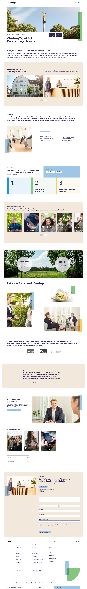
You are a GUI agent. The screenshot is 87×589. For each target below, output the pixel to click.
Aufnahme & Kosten (35, 549)
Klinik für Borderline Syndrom (37, 562)
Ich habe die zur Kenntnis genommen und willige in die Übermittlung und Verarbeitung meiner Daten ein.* (58, 525)
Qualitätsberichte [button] (10, 461)
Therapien (50, 544)
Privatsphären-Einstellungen (51, 577)
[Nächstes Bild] (45, 100)
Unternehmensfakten (19, 562)
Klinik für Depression (35, 553)
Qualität (31, 577)
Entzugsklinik (34, 563)
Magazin (17, 556)
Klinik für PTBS (51, 561)
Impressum (25, 577)
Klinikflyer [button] (9, 457)
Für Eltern (17, 546)
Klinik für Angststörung (36, 556)
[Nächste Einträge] (45, 235)
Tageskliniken (34, 544)
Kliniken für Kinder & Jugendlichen (37, 546)
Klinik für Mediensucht (52, 558)
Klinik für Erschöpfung (52, 555)
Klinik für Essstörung (52, 557)
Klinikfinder (34, 547)
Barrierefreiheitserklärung (40, 577)
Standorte (10, 34)
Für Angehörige (18, 547)
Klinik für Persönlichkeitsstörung (37, 559)
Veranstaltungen (18, 553)
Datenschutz (18, 577)
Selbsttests (50, 547)
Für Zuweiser (18, 544)
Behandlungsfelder (52, 543)
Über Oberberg (18, 549)
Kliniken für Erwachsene (36, 543)
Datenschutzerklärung (49, 524)
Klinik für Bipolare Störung (36, 560)
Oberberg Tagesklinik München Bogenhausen (19, 34)
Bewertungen (18, 559)
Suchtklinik (50, 552)
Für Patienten (18, 543)
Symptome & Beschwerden (53, 546)
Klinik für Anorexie (51, 554)
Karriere (17, 560)
